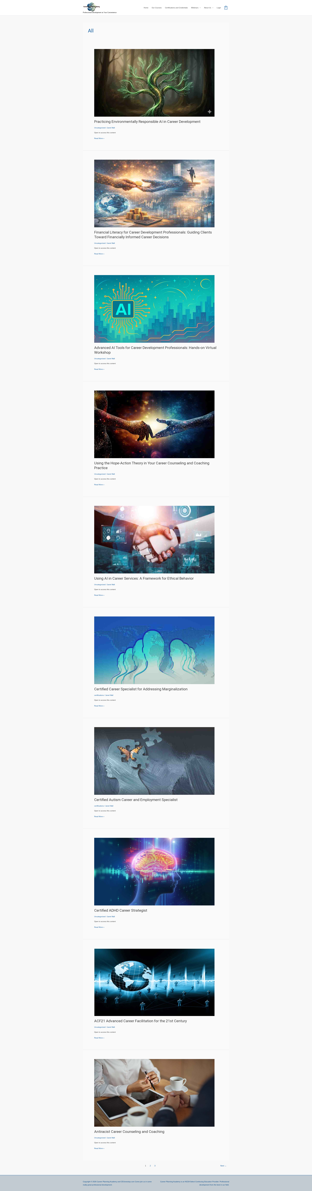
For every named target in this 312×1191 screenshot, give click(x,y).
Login (219, 8)
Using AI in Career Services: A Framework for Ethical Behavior (144, 578)
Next (223, 1166)
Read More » (99, 138)
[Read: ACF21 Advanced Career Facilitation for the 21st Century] (154, 982)
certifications (99, 695)
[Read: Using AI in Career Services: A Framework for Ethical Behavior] (154, 539)
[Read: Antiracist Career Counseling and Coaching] (154, 1093)
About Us (207, 8)
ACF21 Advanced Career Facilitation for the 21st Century (140, 1021)
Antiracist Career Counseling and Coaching (129, 1131)
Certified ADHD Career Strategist (120, 910)
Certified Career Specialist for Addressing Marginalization (141, 689)
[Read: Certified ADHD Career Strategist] (154, 871)
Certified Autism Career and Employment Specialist (136, 800)
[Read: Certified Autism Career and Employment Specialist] (154, 761)
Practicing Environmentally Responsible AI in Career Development (147, 121)
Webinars (194, 8)
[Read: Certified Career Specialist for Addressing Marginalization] (154, 650)
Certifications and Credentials (176, 8)
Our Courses (157, 8)
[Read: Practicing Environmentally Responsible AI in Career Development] (154, 83)
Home (146, 8)
